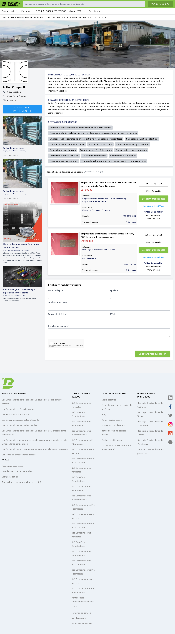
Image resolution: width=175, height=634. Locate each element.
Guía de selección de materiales (17, 471)
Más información (153, 191)
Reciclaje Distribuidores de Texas (150, 414)
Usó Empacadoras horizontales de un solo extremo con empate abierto (32, 401)
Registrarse (94, 11)
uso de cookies (79, 618)
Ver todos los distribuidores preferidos (150, 451)
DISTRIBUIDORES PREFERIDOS (51, 11)
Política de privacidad (82, 623)
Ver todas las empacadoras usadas (18, 454)
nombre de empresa (58, 302)
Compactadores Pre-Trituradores (96, 150)
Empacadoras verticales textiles (141, 138)
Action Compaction (99, 17)
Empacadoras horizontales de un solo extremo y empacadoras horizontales (86, 138)
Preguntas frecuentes (12, 466)
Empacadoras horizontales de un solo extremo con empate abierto (114, 161)
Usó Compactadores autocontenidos (81, 432)
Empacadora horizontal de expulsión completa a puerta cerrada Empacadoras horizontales (93, 133)
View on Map (153, 218)
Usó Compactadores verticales (81, 405)
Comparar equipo (10, 476)
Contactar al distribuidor (22, 109)
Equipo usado (8, 11)
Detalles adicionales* (58, 326)
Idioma (75, 11)
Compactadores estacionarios (64, 155)
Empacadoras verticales (100, 144)
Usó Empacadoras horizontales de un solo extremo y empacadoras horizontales (34, 432)
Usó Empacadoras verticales (15, 414)
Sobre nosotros (109, 399)
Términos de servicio (81, 612)
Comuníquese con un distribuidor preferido (117, 407)
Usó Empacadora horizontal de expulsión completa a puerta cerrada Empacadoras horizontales (34, 442)
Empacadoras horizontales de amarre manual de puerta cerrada (80, 127)
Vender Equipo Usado (112, 419)
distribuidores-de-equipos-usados (26, 17)
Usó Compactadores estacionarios (81, 423)
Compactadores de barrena (63, 150)
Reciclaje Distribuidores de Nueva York (150, 423)
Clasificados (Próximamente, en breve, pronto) (117, 447)
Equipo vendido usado (112, 440)
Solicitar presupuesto (153, 198)
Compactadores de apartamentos (132, 144)
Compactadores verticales (123, 155)
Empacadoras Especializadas (63, 161)
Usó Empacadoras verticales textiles (19, 425)
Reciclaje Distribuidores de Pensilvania (150, 442)
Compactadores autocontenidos (131, 150)
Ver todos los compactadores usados (83, 599)
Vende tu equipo (160, 4)
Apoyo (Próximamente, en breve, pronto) (21, 482)
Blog (104, 414)
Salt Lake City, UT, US (153, 183)
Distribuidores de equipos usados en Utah (66, 17)
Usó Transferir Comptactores (78, 414)
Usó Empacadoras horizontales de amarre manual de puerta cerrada (35, 449)
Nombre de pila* (56, 290)
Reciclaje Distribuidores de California (150, 405)
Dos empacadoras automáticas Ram (67, 144)
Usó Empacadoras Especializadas (18, 409)
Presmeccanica (89, 258)
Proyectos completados (113, 425)
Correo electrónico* (57, 314)
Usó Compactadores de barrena (83, 451)
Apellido (114, 290)
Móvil (112, 314)
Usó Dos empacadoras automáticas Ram (21, 419)
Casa (4, 17)
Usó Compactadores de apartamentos (83, 460)
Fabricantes (27, 11)
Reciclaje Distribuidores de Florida (150, 432)
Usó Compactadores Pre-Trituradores (83, 442)
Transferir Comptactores (94, 155)
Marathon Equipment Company (96, 210)
